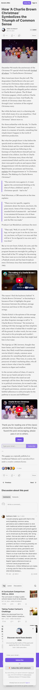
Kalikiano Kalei (11, 516)
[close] (33, 628)
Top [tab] (4, 586)
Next (32, 482)
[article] (19, 597)
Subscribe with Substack (21, 668)
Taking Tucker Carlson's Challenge (12, 610)
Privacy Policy (26, 677)
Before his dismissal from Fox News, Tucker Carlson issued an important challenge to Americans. (14, 615)
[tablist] (11, 497)
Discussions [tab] (18, 586)
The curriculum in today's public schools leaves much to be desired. (14, 598)
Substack (9, 686)
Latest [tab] (9, 586)
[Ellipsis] (36, 516)
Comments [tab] (6, 497)
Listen (34, 30)
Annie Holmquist (12, 28)
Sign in (34, 3)
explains (5, 171)
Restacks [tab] (15, 497)
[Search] (35, 586)
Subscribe (27, 3)
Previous (8, 482)
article (7, 456)
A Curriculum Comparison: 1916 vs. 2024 (13, 593)
